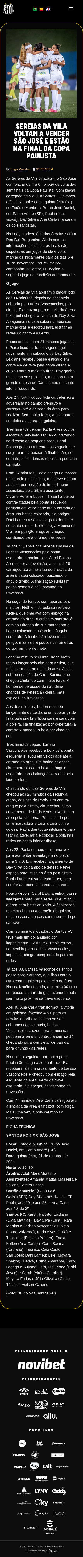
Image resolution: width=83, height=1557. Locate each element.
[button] (70, 8)
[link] (14, 9)
